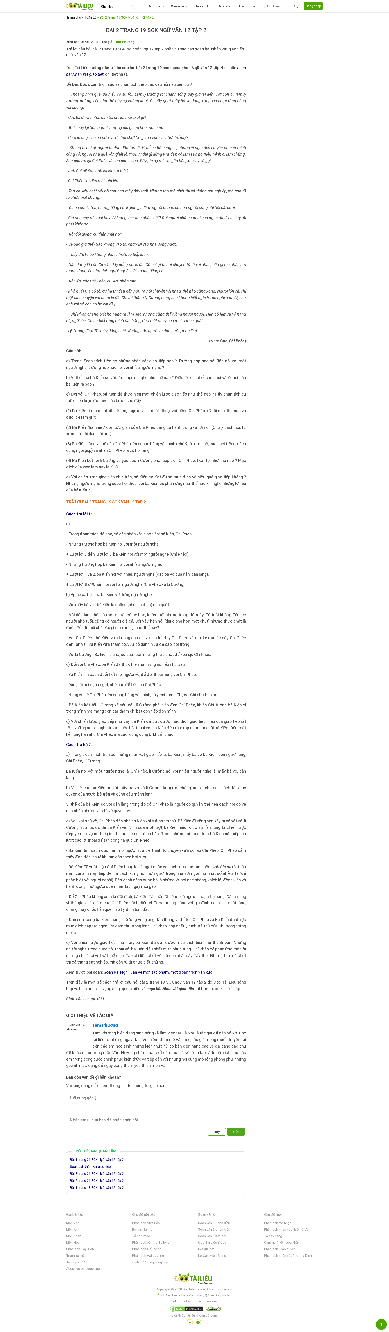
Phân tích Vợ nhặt (277, 1223)
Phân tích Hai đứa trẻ (148, 1256)
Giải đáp (226, 6)
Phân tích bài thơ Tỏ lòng (151, 1243)
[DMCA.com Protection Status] (186, 1310)
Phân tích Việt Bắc (146, 1223)
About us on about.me (83, 1269)
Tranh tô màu (76, 1256)
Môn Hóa (73, 1243)
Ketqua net (206, 1249)
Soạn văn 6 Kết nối (212, 1236)
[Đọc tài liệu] (190, 1322)
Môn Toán (73, 1236)
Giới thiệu (178, 1316)
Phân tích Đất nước (146, 1249)
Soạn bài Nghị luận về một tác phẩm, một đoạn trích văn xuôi (158, 972)
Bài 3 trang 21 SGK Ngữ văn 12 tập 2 (97, 1174)
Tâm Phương (105, 1025)
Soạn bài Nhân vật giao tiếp (90, 1167)
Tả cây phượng (77, 1262)
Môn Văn (72, 1223)
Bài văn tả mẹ (142, 1229)
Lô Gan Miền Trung (212, 1256)
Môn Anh (72, 1229)
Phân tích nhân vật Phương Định (288, 1256)
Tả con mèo (141, 1236)
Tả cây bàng (273, 1236)
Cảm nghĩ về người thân (282, 1243)
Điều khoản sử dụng (203, 1316)
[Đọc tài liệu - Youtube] (198, 1322)
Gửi (236, 1132)
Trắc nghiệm (248, 6)
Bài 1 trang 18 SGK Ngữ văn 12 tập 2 (97, 1188)
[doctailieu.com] (194, 1279)
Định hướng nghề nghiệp (150, 1262)
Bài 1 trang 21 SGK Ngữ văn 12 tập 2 (97, 1160)
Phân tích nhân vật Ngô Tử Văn (287, 1229)
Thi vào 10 (202, 6)
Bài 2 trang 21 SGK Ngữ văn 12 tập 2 (97, 1181)
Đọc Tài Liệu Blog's (212, 1243)
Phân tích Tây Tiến (80, 1249)
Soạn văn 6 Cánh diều (214, 1223)
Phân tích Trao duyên (280, 1249)
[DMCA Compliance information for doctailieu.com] (212, 1310)
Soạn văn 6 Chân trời (213, 1229)
